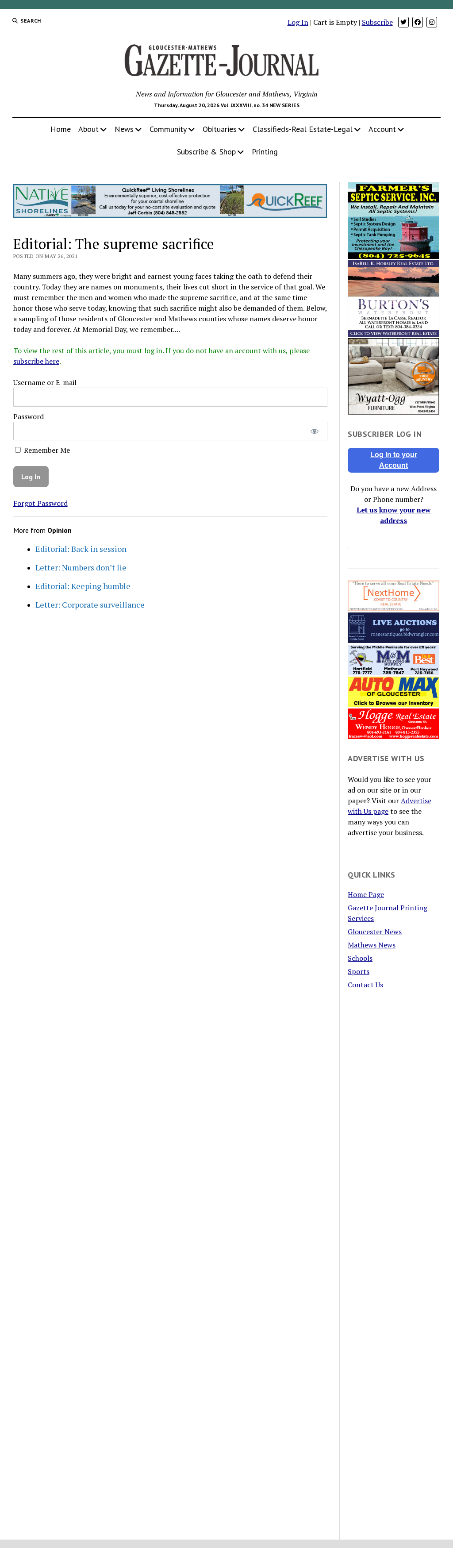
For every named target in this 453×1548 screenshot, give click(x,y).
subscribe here (36, 361)
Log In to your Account (393, 460)
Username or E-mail (45, 382)
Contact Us (365, 985)
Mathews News (371, 945)
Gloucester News (375, 931)
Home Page (366, 894)
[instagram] (431, 22)
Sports (358, 971)
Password (28, 416)
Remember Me (46, 450)
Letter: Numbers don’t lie (81, 567)
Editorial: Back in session (81, 548)
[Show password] (314, 431)
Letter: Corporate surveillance (90, 604)
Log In (298, 22)
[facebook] (417, 22)
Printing (265, 151)
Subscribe (377, 22)
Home (60, 129)
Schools (360, 958)
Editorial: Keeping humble (83, 586)
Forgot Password (40, 503)
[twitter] (403, 22)
